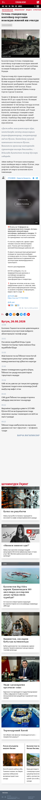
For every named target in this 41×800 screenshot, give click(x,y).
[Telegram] (21, 314)
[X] (7, 314)
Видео (29, 10)
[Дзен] (17, 314)
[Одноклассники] (14, 314)
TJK (9, 6)
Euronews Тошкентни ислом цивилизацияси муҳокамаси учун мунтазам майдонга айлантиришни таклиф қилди (20, 331)
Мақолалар (20, 10)
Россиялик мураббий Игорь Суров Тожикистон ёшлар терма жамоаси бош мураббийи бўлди (18, 345)
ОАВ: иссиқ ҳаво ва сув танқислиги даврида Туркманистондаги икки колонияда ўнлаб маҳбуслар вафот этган (19, 386)
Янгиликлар (7, 10)
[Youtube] (28, 314)
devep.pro (30, 798)
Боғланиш (5, 792)
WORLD (20, 6)
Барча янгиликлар (28, 435)
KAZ (3, 6)
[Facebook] (24, 314)
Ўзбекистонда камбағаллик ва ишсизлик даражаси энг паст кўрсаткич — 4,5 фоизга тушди (19, 428)
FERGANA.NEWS (20, 2)
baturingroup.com (11, 798)
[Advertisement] (20, 460)
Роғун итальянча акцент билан (10, 747)
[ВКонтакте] (10, 314)
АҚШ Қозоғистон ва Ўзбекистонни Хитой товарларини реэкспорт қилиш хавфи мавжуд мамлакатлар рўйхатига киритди (18, 359)
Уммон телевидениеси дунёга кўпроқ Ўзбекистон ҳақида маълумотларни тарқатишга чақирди (17, 372)
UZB (16, 6)
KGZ (6, 6)
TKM (12, 6)
